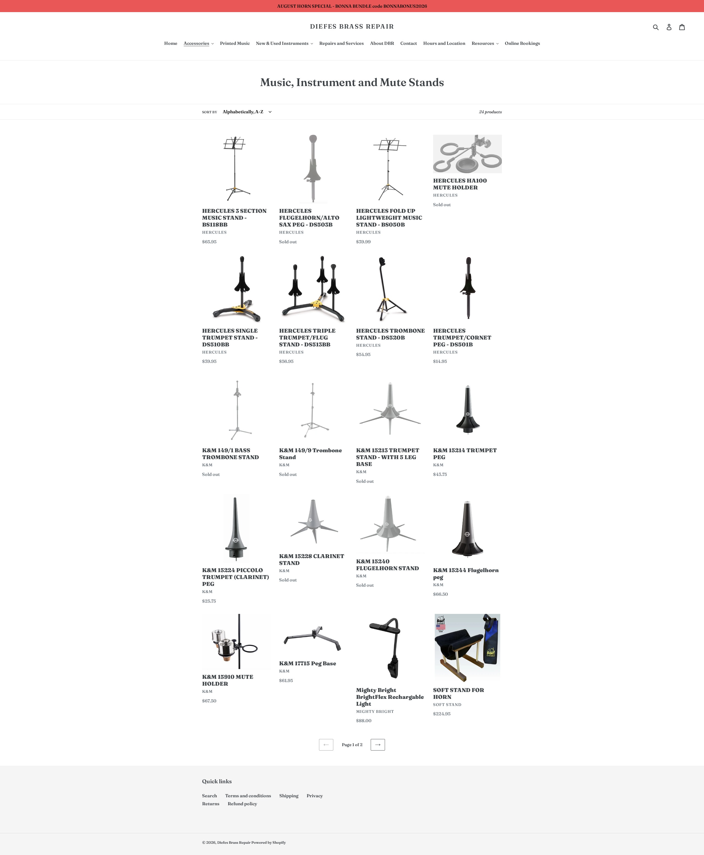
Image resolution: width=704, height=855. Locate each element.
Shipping (288, 795)
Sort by (209, 112)
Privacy (315, 795)
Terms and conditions (248, 795)
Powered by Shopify (268, 842)
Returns (210, 803)
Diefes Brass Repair (352, 26)
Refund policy (242, 803)
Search (209, 795)
